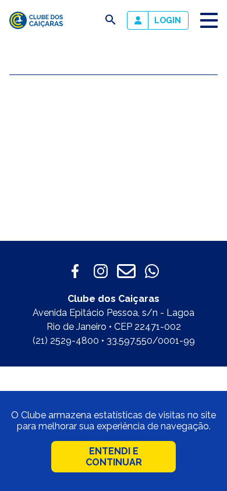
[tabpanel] (113, 165)
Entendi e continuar (114, 457)
